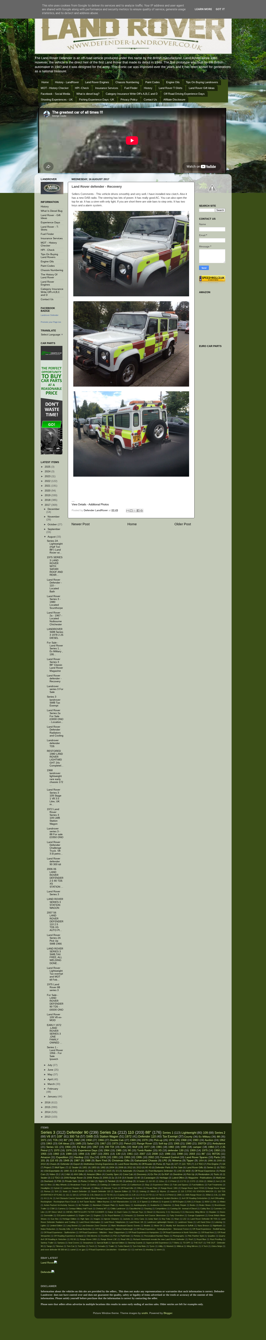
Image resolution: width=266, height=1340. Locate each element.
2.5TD (192, 1181)
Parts (217, 1157)
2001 (106, 1153)
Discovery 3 (176, 1212)
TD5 (55, 1140)
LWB (78, 1143)
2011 (90, 1171)
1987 (77, 1160)
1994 (81, 1153)
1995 (139, 1157)
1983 (196, 1140)
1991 (115, 1157)
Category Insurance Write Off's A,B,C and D (132, 93)
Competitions (161, 1208)
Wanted (169, 1246)
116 (74, 1195)
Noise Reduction (48, 1229)
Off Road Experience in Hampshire (143, 1232)
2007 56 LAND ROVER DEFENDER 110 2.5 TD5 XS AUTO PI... (55, 921)
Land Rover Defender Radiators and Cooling (55, 731)
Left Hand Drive (204, 1222)
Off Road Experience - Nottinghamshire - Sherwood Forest (163, 1229)
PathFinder (125, 1236)
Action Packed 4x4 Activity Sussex (59, 1205)
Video (52, 1174)
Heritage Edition (69, 1219)
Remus (47, 1191)
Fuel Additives (198, 1185)
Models (147, 1225)
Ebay (147, 1185)
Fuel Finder (131, 88)
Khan (176, 1219)
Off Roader (147, 1164)
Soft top (163, 1143)
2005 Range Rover (193, 1195)
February (53, 1088)
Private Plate (151, 1188)
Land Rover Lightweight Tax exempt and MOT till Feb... (55, 974)
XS (160, 1150)
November (54, 516)
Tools (216, 1174)
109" (60, 1136)
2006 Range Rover (73, 1178)
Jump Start (153, 1219)
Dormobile (48, 1215)
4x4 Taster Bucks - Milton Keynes (95, 1202)
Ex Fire (154, 1174)
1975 (205, 1150)
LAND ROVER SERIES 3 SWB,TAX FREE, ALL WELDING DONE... (55, 956)
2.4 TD (149, 1195)
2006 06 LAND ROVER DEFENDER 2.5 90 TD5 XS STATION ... (55, 878)
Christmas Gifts (121, 1160)
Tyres (152, 1246)
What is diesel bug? (87, 93)
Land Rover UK (136, 1222)
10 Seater (140, 1181)
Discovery (142, 1174)
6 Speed (143, 1202)
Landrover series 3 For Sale (55, 689)
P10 (115, 1236)
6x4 (217, 1181)
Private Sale (71, 1181)
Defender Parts (162, 1167)
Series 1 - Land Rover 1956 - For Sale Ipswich (55, 1053)
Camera (61, 1208)
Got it (220, 9)
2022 (48, 481)
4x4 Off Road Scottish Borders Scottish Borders (157, 1198)
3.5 (117, 1171)
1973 (115, 1143)
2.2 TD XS (108, 1195)
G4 (223, 1164)
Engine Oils (173, 82)
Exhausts (128, 1215)
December (54, 509)
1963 (49, 1143)
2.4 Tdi (158, 1195)
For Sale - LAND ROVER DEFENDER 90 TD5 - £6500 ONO (55, 1002)
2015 (48, 1107)
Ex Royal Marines (113, 1215)
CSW (52, 1208)
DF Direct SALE (55, 1212)
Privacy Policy (129, 99)
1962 (77, 1140)
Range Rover (144, 1143)
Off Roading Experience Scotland (68, 1236)
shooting (149, 1250)
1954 (201, 1160)
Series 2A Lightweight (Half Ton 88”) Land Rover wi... (55, 547)
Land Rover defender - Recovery (54, 678)
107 (176, 1164)
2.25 (134, 1195)
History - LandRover (67, 82)
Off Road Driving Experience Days (184, 93)
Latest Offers (178, 1178)
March (52, 1084)
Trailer (111, 1246)
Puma (159, 1164)
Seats (65, 1191)
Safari (90, 1143)
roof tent (138, 1250)
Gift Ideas (63, 1143)
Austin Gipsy (124, 1205)
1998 (180, 1153)
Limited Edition (56, 1225)
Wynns (163, 1191)
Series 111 (52, 1147)
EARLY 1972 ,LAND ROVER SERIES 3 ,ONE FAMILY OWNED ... (54, 1034)
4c (51, 1198)
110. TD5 (186, 1164)
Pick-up (158, 1140)
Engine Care (84, 1215)
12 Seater (73, 1167)
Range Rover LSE (109, 1239)
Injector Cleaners (111, 1219)
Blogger (168, 1313)
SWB (89, 1136)
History (148, 88)
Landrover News (185, 1222)
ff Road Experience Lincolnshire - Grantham (108, 1250)
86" (203, 1153)
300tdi (209, 1181)
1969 (133, 1140)
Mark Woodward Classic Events (125, 1225)
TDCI (222, 1167)
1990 (66, 1171)
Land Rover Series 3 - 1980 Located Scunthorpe (55, 602)
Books (192, 1205)
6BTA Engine (178, 1202)
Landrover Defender (49, 315)
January (53, 1096)
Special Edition (117, 1243)
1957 (95, 1147)
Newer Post (80, 524)
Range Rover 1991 (169, 1188)
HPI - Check (47, 250)
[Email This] (128, 510)
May (50, 1074)
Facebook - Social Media (55, 93)
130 (118, 1153)
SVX (56, 1191)
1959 (193, 1150)
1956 (68, 1147)
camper (197, 1147)
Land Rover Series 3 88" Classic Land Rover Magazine (55, 665)
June (51, 1069)
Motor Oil (158, 1225)
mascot (173, 1191)
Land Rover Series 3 (53, 893)
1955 (44, 1153)
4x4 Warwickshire (121, 1202)
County (188, 1136)
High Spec (85, 1219)
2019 (48, 495)
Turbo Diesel (123, 1246)
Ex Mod (81, 1147)
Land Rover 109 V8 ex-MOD (54, 1017)
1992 (102, 1167)
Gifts (123, 1147)
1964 (106, 1150)
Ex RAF (165, 1174)
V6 (120, 1181)
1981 (159, 1147)
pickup (129, 1181)
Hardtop (78, 1157)
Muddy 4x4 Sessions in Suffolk (180, 1225)
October (53, 524)
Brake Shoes (205, 1205)
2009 (105, 1178)
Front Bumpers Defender (161, 1171)
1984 (211, 1147)
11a (92, 1157)
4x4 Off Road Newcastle (121, 1198)
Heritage (164, 1178)
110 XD (152, 1181)
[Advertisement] (135, 490)
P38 (59, 1181)
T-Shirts (175, 1243)
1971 (44, 1140)
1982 (171, 1147)
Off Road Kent (207, 1232)
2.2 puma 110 (122, 1195)
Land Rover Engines (97, 82)
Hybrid (56, 1188)
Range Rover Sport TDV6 (192, 1188)
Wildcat (180, 1246)
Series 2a (108, 1132)
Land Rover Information (89, 1222)
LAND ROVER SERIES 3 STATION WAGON (55, 903)
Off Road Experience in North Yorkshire (180, 1232)
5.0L (134, 1202)
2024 (48, 471)
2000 (219, 1160)
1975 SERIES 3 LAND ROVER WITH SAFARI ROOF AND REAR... (55, 566)
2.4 (140, 1195)
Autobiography (140, 1205)
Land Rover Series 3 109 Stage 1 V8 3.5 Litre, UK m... (54, 797)
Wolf (134, 1147)
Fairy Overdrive (177, 1215)
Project (47, 1167)
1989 (69, 1153)
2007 (142, 1153)
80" (66, 1140)
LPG (164, 1160)
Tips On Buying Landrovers (202, 82)
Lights (43, 1225)
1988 (87, 1160)
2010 (43, 1164)
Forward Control (169, 1157)
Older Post (182, 524)
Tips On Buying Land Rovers (49, 256)
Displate (212, 1212)
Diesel (149, 1212)
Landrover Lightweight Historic (160, 1222)
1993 (127, 1157)
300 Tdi (74, 1136)
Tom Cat (70, 1246)
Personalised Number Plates (156, 1236)
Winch (153, 1191)
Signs (101, 1181)
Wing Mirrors (192, 1246)
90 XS (148, 1167)
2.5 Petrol (169, 1195)
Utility (160, 1246)
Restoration (204, 1174)
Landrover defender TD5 (53, 743)
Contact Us (150, 99)
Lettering (218, 1222)
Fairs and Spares (180, 1185)
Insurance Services (106, 88)
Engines (97, 1215)
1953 (93, 1167)
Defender (65, 1164)
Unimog (143, 1191)
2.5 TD (183, 1181)
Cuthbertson (135, 1185)
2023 (48, 476)
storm (159, 1250)
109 (205, 1132)
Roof (191, 1239)
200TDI (202, 1143)
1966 (101, 1140)
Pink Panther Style (196, 1236)
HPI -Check (82, 88)
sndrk (145, 1313)
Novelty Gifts (64, 1229)
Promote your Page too (51, 322)
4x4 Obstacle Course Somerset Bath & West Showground (81, 1198)
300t (223, 1195)
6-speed (165, 1202)
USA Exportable (52, 1171)
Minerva (176, 1160)
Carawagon (150, 1178)
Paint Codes (152, 82)
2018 (48, 500)
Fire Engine (213, 1164)
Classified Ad (134, 1208)
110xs (161, 1181)
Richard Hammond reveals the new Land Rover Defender (159, 1239)
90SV (207, 1202)
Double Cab (117, 1140)
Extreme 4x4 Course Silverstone (151, 1215)
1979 (145, 1140)
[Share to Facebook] (138, 510)
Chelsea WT (101, 1208)
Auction (209, 1140)
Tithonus (59, 1246)
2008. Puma (93, 1178)
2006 (120, 1167)
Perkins (137, 1236)
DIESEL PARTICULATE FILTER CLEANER (85, 1212)
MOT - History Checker (55, 88)
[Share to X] (134, 510)
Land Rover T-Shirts (170, 88)
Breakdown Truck (78, 1185)
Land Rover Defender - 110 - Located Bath (54, 585)
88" (148, 1132)
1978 (103, 1157)
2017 (48, 505)
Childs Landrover (117, 1208)
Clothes (93, 1185)
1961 (130, 1153)
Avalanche (155, 1205)
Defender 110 (147, 1136)
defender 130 (175, 1150)
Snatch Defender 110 (100, 1191)
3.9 (119, 1178)
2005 (179, 1195)
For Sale (178, 1167)
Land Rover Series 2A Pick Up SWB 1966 (54, 939)
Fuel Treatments (215, 1185)
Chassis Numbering (127, 82)
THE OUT (198, 1243)
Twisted (111, 1181)
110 (131, 1132)
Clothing (103, 1185)
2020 (48, 490)
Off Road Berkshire (82, 1229)
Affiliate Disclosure (174, 99)
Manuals (86, 1188)
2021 (48, 485)
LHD (179, 1171)
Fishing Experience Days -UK (96, 99)
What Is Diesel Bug (51, 211)
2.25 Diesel (78, 1171)
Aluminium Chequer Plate (104, 1205)
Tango (49, 1246)
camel (72, 1250)
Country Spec (112, 1174)
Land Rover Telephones (114, 1222)
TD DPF (186, 1243)
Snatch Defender (79, 1191)
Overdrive (178, 1174)
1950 (217, 1150)
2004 (111, 1167)
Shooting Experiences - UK (57, 99)
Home (45, 82)
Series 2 (220, 1132)
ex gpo (82, 1250)
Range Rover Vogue (216, 1188)
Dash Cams (122, 1212)
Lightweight (188, 1132)
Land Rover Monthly (128, 1164)
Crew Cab (128, 1174)
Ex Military (204, 1136)
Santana (61, 1243)
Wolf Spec (60, 1167)
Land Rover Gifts (195, 1167)
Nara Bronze (203, 1225)
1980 (188, 1143)
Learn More (203, 9)
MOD (188, 1171)
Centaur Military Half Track (80, 1208)
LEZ (184, 1219)
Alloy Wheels (61, 1185)
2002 (151, 1157)
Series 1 (167, 1132)
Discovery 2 (161, 1212)
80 (139, 1178)
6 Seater (129, 1178)
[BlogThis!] (131, 510)
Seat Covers (73, 1243)
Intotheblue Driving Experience (99, 1164)
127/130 (82, 1195)
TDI (133, 1191)
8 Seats (197, 1202)
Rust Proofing (216, 1239)
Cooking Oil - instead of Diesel (183, 1208)
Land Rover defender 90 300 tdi (54, 861)
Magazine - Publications (200, 1178)
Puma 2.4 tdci (87, 1181)
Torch (91, 1246)
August (52, 536)
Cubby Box (205, 1208)
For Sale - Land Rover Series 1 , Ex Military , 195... (55, 648)
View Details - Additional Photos (90, 504)
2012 (129, 1167)
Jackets (126, 1219)
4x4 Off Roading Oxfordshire (194, 1198)
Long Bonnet (72, 1225)
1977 (147, 1147)
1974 (171, 1140)
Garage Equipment (196, 1215)
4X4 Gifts (78, 1174)
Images (97, 1219)
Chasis (53, 1164)
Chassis (140, 1171)
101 (43, 1160)
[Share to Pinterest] (141, 510)
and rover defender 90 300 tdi (54, 1250)
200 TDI (109, 1147)
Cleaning (148, 1208)
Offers (140, 1188)
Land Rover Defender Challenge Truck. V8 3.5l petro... (55, 848)
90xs (49, 1185)
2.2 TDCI (55, 1178)
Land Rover (47, 1262)
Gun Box (55, 1219)
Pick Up (190, 1174)
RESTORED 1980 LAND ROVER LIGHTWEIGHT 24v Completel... (55, 758)
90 (129, 1150)
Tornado (101, 1246)
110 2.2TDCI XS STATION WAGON (197, 1191)
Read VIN (125, 1239)
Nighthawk (217, 1225)
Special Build (102, 1243)
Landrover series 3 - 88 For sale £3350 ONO (55, 833)
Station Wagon (109, 1136)
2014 (48, 1112)
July (50, 1065)
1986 (167, 1153)
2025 (48, 466)
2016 (48, 1102)
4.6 (45, 1198)
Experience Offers (161, 1185)
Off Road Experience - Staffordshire (59, 1232)
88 (218, 1136)
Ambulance (218, 1143)
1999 (183, 1147)
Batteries (167, 1205)
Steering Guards (135, 1243)
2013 (48, 1116)
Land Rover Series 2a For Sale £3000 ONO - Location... (55, 716)
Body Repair (180, 1205)
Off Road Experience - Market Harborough (114, 1229)
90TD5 (216, 1153)
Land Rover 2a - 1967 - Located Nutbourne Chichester (54, 618)
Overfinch (105, 1236)
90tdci (222, 1202)
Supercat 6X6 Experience (157, 1243)
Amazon (45, 1157)
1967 (103, 1143)
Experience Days (50, 222)
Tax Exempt (170, 1136)
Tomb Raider (144, 1150)
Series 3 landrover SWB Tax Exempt (53, 701)
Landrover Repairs (71, 1188)
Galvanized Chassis (145, 1160)
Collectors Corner (119, 1185)
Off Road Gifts (127, 1188)
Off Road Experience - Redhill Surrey (208, 1229)
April (50, 1079)
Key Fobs (166, 1219)
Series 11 (211, 1167)
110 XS (54, 1160)
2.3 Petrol (172, 1181)
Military (97, 1188)
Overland (48, 1181)
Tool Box (81, 1246)
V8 (48, 1136)
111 (67, 1195)
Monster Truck (110, 1188)
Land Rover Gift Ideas (202, 88)
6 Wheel (154, 1202)
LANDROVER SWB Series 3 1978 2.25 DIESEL (55, 633)
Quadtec (211, 1236)
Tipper (190, 1160)
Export (76, 1164)
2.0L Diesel (95, 1195)
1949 (66, 1160)
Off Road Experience (205, 1171)
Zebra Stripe (216, 1246)
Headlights (45, 1188)
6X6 (189, 1202)
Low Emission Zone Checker (94, 1225)
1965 (177, 1143)
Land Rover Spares (196, 1157)
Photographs (178, 1236)
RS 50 (73, 1239)
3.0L (216, 1195)
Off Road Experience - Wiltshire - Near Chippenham (102, 1232)
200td (208, 1195)
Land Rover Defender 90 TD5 (203, 1219)
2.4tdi (67, 1174)
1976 (69, 1150)
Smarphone (88, 1243)
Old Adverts (92, 1236)
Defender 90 (77, 1132)
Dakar (110, 1212)
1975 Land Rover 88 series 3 (53, 987)
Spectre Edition (121, 1191)
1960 (56, 1153)
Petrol (127, 1143)
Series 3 (48, 1132)
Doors (222, 1212)
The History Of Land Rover (49, 276)
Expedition (62, 1157)
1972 (128, 1136)
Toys (168, 1164)
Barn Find (101, 1160)
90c (214, 1202)
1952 (222, 1140)
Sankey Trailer (47, 1243)
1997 (94, 1153)
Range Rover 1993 (88, 1239)
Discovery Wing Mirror (195, 1212)
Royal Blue (201, 1239)
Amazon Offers (94, 1174)
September (54, 529)
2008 (155, 1153)
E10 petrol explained (66, 1215)
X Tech (205, 1246)
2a (113, 1178)
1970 (57, 1150)
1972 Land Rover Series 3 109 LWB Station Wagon (53, 816)
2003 (192, 1153)
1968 (184, 1140)
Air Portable (84, 1205)
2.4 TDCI (199, 1164)
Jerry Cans (139, 1219)
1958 (89, 1140)
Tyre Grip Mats (139, 1246)
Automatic (127, 1171)
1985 (119, 1150)
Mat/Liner (220, 1178)
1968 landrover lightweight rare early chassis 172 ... (55, 777)
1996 (210, 1160)
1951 (84, 1167)
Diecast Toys (137, 1212)
